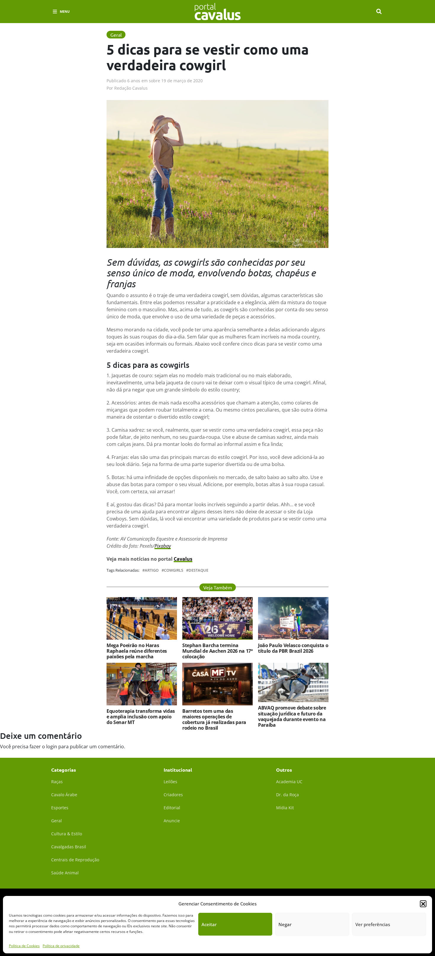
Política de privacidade (61, 945)
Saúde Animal (65, 873)
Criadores (173, 794)
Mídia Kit (285, 807)
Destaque (198, 570)
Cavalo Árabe (64, 794)
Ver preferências (372, 924)
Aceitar (209, 924)
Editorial (172, 807)
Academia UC (289, 781)
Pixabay (162, 546)
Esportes (59, 807)
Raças (57, 781)
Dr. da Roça (287, 794)
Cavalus (183, 559)
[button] (423, 904)
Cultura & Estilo (66, 833)
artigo (152, 570)
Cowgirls (173, 570)
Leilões (170, 781)
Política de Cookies (24, 945)
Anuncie (172, 820)
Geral (56, 820)
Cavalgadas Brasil (68, 846)
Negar (284, 924)
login (51, 746)
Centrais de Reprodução (75, 860)
